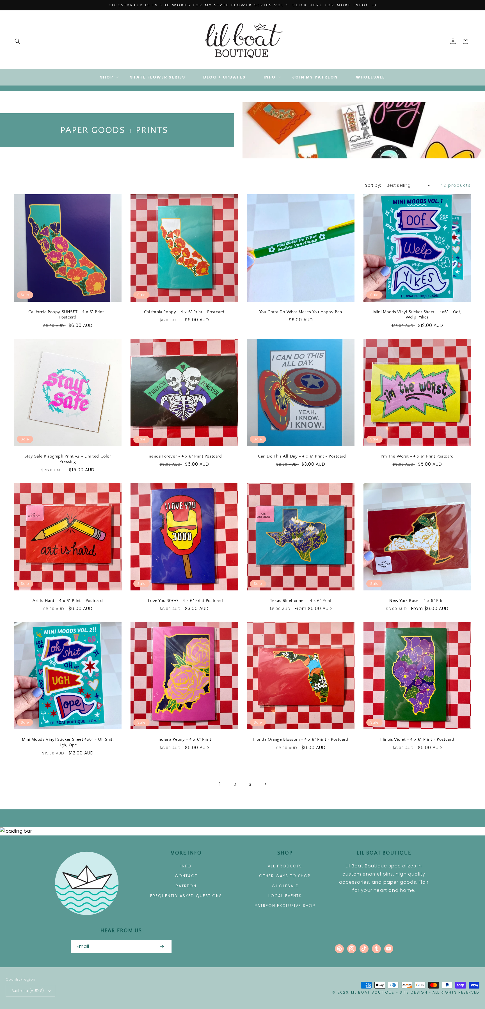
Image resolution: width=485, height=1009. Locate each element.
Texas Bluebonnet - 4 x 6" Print (300, 600)
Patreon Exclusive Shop (285, 905)
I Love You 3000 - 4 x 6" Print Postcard (184, 600)
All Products (285, 866)
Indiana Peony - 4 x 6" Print (184, 739)
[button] (17, 41)
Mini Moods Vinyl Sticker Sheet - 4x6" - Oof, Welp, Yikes (417, 315)
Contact (186, 876)
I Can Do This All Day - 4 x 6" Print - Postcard (300, 456)
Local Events (285, 896)
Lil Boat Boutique (372, 992)
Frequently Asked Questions (186, 896)
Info (185, 866)
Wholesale (285, 886)
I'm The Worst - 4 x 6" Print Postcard (417, 456)
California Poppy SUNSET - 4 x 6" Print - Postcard (67, 315)
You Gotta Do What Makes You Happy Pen (300, 312)
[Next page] (265, 784)
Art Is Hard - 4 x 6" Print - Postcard (68, 600)
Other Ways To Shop (285, 876)
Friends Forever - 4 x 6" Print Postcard (184, 456)
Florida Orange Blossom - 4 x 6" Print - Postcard (300, 739)
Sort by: (373, 185)
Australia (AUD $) (28, 990)
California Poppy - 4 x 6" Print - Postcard (184, 312)
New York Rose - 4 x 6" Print (417, 600)
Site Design (413, 992)
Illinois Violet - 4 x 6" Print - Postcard (417, 739)
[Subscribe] (161, 946)
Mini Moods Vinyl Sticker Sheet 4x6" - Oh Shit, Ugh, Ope (68, 742)
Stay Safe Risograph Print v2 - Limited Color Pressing (67, 459)
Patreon (186, 886)
